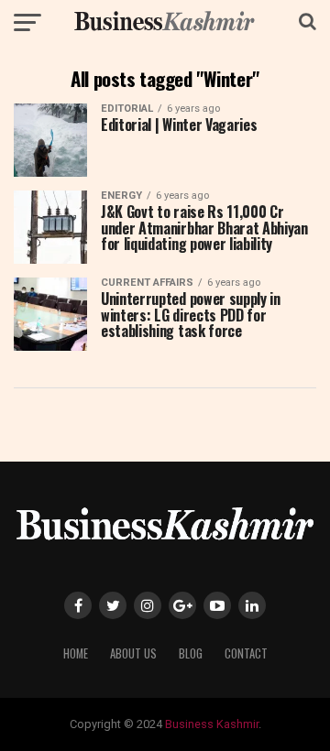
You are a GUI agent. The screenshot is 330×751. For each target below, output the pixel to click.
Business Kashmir (211, 724)
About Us (133, 653)
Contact (246, 653)
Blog (191, 653)
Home (75, 653)
